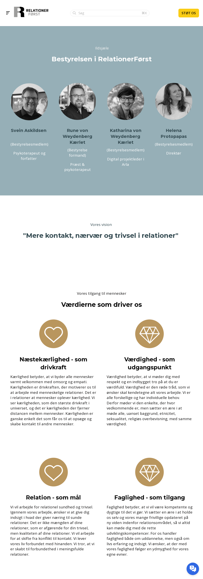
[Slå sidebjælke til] (8, 13)
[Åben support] (193, 569)
